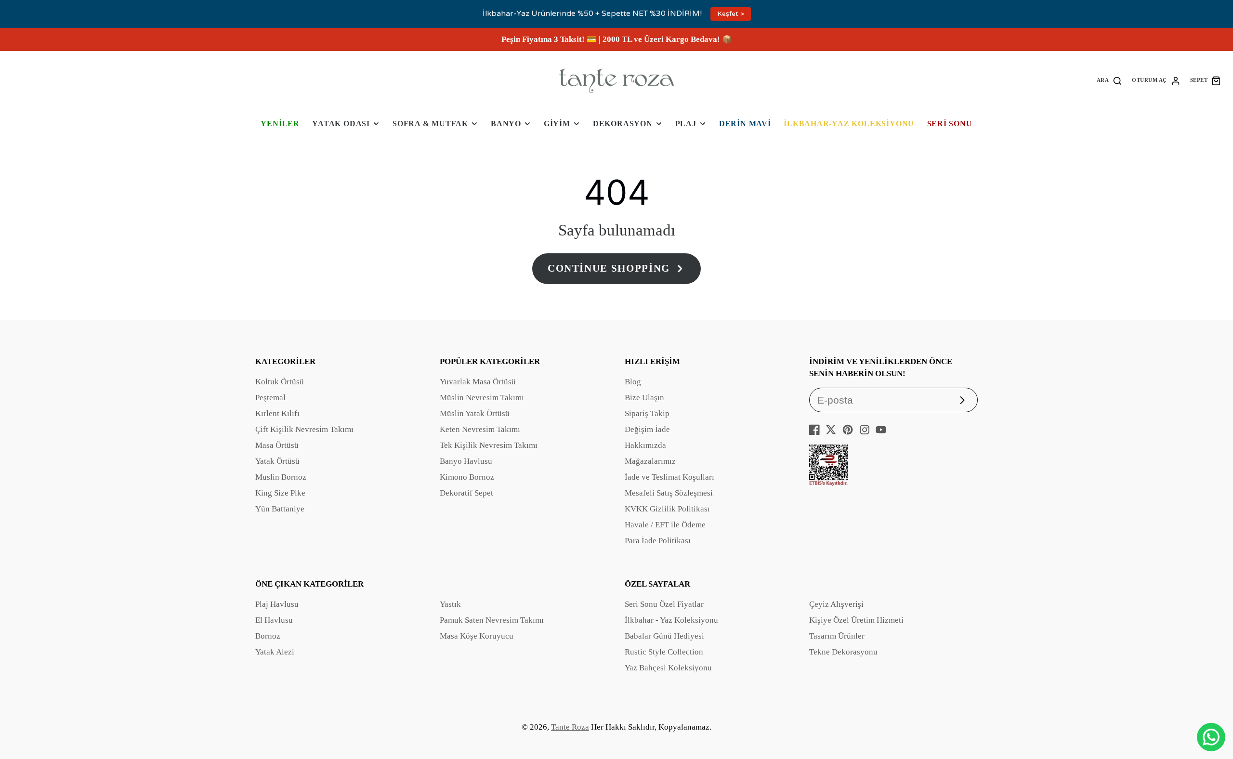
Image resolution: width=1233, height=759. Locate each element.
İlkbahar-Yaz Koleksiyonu (849, 123)
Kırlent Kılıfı (277, 413)
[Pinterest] (847, 429)
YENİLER (280, 123)
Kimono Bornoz (467, 477)
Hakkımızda (645, 445)
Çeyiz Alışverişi (836, 604)
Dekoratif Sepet (466, 492)
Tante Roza (570, 727)
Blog (633, 381)
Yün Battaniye (279, 508)
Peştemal (270, 397)
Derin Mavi (745, 123)
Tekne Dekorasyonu (843, 651)
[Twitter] (831, 429)
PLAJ (685, 123)
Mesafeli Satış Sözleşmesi (669, 492)
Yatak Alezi (274, 651)
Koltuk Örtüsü (279, 381)
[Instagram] (864, 429)
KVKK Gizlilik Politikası (667, 508)
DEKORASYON (623, 123)
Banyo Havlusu (466, 461)
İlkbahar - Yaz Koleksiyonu (671, 620)
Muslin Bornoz (280, 477)
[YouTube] (881, 429)
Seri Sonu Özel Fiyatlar (664, 604)
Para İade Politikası (658, 540)
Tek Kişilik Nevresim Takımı (489, 445)
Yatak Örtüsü (277, 461)
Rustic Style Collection (664, 651)
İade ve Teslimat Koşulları (669, 477)
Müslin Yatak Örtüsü (475, 413)
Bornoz (267, 636)
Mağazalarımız (650, 461)
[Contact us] (1211, 737)
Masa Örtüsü (277, 445)
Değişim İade (647, 429)
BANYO (506, 123)
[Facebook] (814, 429)
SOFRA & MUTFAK (430, 123)
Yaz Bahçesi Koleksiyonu (668, 667)
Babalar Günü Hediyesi (664, 636)
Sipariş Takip (647, 413)
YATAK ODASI (341, 123)
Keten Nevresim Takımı (480, 429)
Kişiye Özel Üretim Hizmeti (856, 620)
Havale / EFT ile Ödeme (665, 524)
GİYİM (557, 123)
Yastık (450, 604)
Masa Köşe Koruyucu (476, 636)
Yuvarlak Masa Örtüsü (478, 381)
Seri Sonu (949, 123)
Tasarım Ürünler (837, 636)
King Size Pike (280, 492)
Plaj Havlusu (277, 604)
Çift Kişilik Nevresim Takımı (304, 429)
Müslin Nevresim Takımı (482, 397)
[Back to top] (1211, 706)
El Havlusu (274, 620)
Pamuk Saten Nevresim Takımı (492, 620)
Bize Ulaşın (644, 397)
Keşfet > (730, 14)
